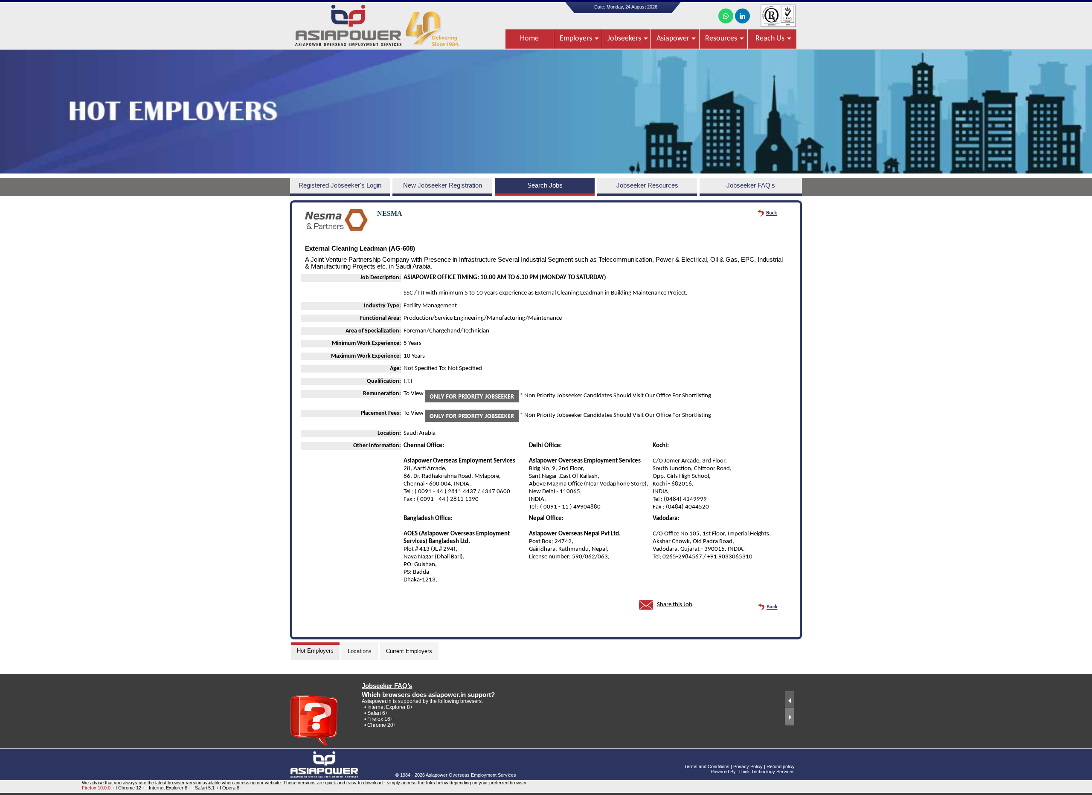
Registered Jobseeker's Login (340, 185)
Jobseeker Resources (647, 185)
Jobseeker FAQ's (750, 185)
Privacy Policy (748, 766)
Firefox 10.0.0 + (98, 787)
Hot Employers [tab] (315, 651)
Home (529, 38)
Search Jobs (545, 185)
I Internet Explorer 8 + (169, 787)
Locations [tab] (360, 651)
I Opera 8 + (231, 787)
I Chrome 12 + (131, 787)
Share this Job (674, 604)
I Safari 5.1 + (206, 787)
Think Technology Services (766, 771)
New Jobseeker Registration (442, 185)
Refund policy (781, 766)
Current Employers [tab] (409, 651)
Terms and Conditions (706, 766)
